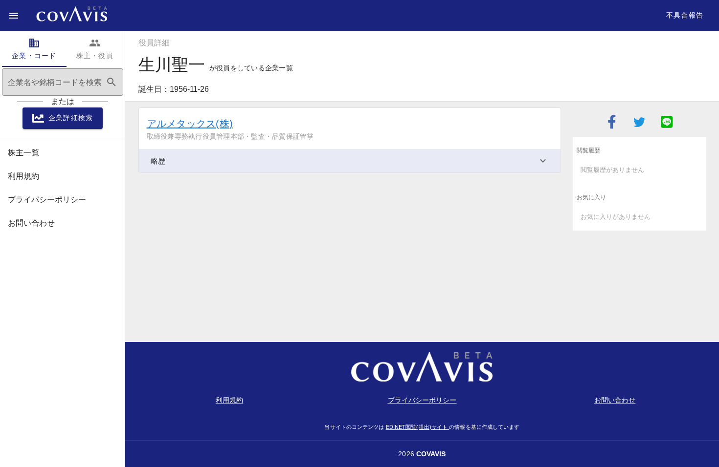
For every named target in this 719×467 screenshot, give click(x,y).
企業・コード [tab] (34, 48)
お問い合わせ (615, 400)
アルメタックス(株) (190, 123)
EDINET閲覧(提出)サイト (417, 427)
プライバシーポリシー (422, 400)
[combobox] (62, 82)
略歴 (158, 161)
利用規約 (229, 400)
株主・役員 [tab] (94, 48)
